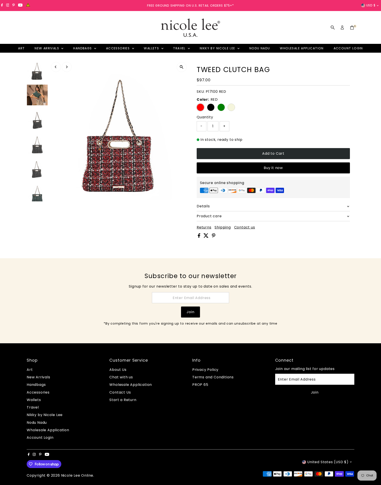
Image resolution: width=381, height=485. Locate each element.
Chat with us (121, 377)
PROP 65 (200, 384)
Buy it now (273, 167)
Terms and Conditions (213, 377)
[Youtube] (20, 5)
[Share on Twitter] (207, 236)
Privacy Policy (205, 369)
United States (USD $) (328, 462)
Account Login (348, 48)
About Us (117, 369)
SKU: (201, 91)
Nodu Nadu (259, 48)
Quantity (205, 117)
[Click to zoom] (182, 67)
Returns (204, 227)
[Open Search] (333, 28)
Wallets (152, 48)
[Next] (67, 67)
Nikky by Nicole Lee (218, 48)
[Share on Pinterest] (213, 236)
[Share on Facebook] (199, 236)
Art (21, 48)
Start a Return (122, 399)
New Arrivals (47, 48)
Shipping (223, 227)
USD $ (371, 5)
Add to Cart (273, 153)
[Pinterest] (13, 5)
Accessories (118, 48)
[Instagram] (7, 5)
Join (190, 311)
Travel (180, 48)
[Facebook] (2, 5)
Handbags (83, 48)
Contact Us (120, 392)
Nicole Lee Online (77, 475)
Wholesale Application (301, 48)
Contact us (244, 227)
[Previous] (56, 67)
